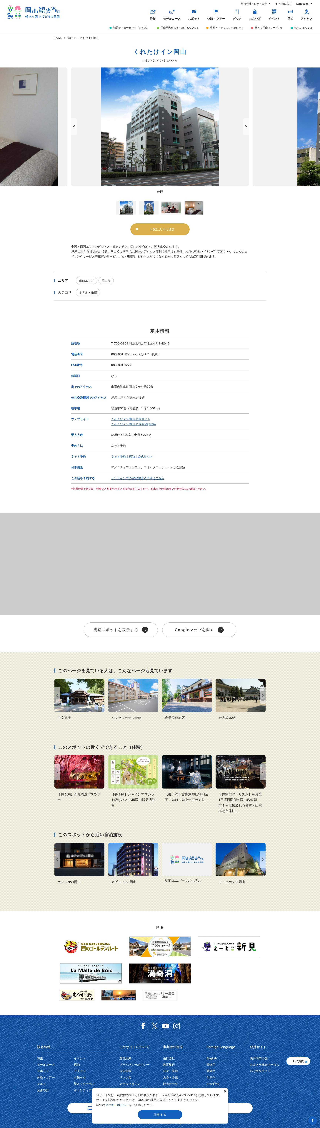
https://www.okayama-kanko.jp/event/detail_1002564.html (79, 778)
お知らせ (80, 1077)
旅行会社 (169, 1058)
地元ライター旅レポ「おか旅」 (131, 27)
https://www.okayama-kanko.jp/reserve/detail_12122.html (133, 864)
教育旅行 (169, 1064)
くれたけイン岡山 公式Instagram (133, 424)
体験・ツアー (216, 18)
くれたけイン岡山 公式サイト (130, 419)
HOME (58, 37)
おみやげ (255, 18)
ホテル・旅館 (88, 292)
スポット (194, 18)
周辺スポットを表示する (116, 630)
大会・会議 (170, 1077)
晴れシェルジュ (303, 27)
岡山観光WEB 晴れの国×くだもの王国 (33, 12)
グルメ (237, 18)
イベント (274, 18)
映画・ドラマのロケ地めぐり (227, 27)
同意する (160, 1115)
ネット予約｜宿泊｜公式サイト (132, 456)
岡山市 (106, 280)
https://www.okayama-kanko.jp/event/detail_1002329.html (241, 784)
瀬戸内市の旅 (259, 1058)
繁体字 (210, 1071)
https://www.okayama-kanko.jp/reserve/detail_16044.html (79, 864)
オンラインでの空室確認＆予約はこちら (137, 478)
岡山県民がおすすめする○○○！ (180, 27)
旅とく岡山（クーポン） (269, 27)
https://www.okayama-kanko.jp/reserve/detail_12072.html (133, 700)
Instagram (176, 1026)
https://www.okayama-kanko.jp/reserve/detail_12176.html (187, 863)
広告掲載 (125, 1071)
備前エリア (86, 280)
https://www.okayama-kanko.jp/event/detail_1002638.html (187, 778)
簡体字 (210, 1064)
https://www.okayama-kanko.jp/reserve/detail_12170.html (241, 864)
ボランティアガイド (87, 1090)
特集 (153, 18)
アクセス (307, 18)
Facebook (143, 1026)
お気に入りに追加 (162, 229)
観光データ (170, 1084)
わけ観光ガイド (260, 1071)
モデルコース (172, 18)
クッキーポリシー (117, 1105)
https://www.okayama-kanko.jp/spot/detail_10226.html (187, 700)
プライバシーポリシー (134, 1064)
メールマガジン (129, 1084)
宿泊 (290, 18)
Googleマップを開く (194, 630)
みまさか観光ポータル (264, 1064)
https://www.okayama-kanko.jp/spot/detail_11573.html (241, 700)
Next (246, 126)
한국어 (210, 1077)
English (211, 1058)
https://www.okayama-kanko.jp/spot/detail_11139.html (79, 700)
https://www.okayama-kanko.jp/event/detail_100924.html (133, 781)
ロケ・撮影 (170, 1071)
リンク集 (125, 1077)
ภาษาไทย (212, 1084)
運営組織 (125, 1058)
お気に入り (285, 3)
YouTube (165, 1026)
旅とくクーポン (84, 1084)
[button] (306, 1060)
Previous (73, 126)
